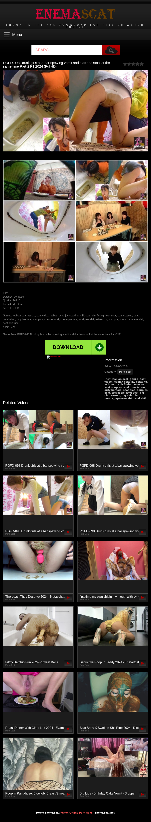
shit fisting (125, 384)
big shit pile (130, 395)
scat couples (113, 387)
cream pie (118, 392)
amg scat (132, 392)
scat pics (129, 389)
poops (108, 398)
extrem (115, 395)
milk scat (110, 384)
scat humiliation (134, 387)
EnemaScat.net (105, 812)
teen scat (140, 384)
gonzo (134, 378)
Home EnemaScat (48, 812)
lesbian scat (120, 378)
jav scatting (139, 381)
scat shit (140, 398)
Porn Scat (125, 371)
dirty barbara (113, 389)
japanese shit (124, 398)
